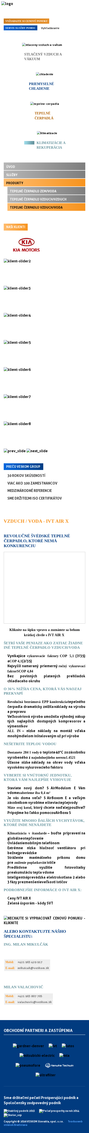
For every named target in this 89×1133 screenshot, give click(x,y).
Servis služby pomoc (20, 28)
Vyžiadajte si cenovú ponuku (26, 21)
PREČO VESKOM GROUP (23, 466)
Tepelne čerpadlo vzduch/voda (36, 207)
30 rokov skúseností (26, 475)
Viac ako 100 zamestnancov (32, 483)
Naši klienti (15, 227)
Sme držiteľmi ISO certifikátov (34, 498)
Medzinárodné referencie (29, 490)
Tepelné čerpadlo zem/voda (33, 191)
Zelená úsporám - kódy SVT (30, 903)
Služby (12, 175)
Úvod (10, 167)
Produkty (14, 183)
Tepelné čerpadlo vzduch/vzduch (38, 199)
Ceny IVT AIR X (19, 898)
